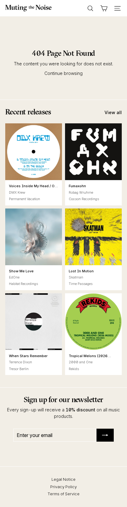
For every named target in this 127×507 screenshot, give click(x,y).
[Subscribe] (105, 435)
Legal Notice (63, 479)
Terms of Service (63, 493)
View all (113, 112)
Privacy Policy (63, 486)
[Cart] (103, 8)
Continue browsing (63, 73)
